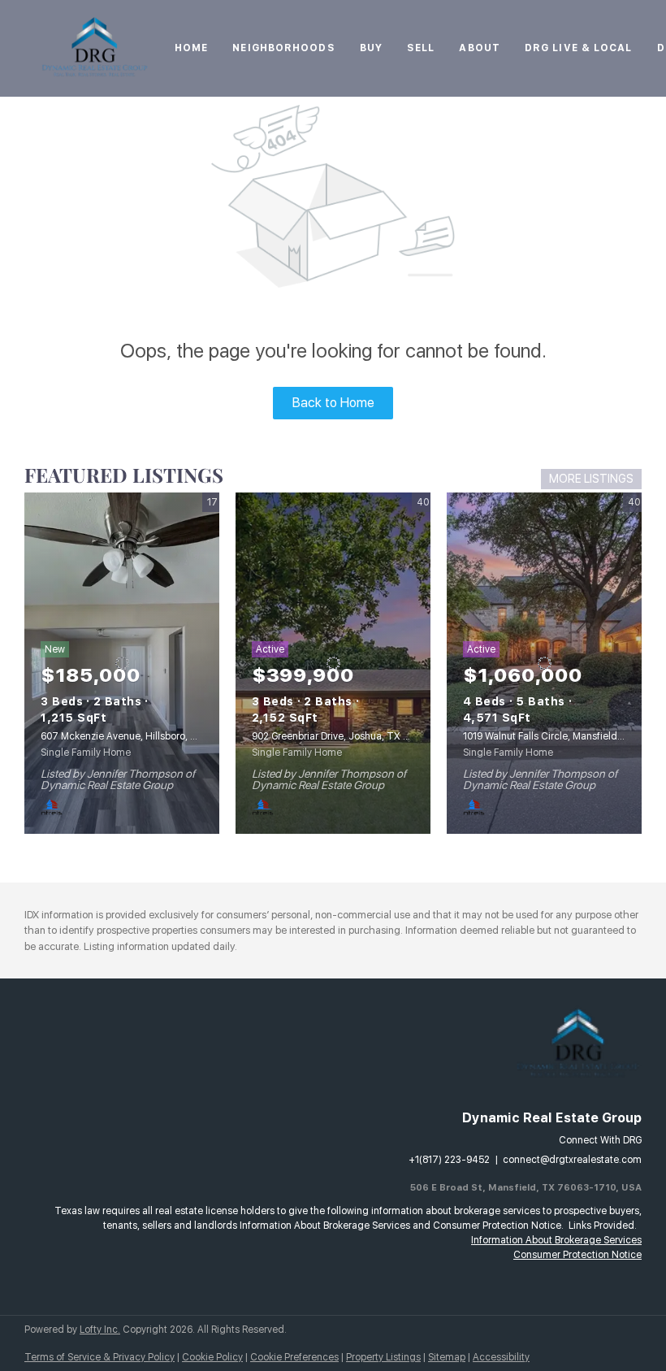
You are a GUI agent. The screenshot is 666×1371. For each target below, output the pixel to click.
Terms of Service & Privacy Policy (99, 1357)
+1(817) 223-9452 (449, 1159)
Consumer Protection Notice (577, 1254)
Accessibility (501, 1357)
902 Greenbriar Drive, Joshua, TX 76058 (342, 736)
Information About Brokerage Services (556, 1240)
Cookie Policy (212, 1357)
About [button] (479, 48)
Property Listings (383, 1357)
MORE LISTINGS (591, 478)
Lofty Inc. (100, 1329)
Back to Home (333, 402)
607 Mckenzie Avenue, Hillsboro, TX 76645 (138, 736)
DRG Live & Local (579, 48)
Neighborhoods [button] (283, 48)
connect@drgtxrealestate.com (572, 1159)
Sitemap (446, 1357)
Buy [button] (371, 48)
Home (191, 48)
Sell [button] (421, 48)
